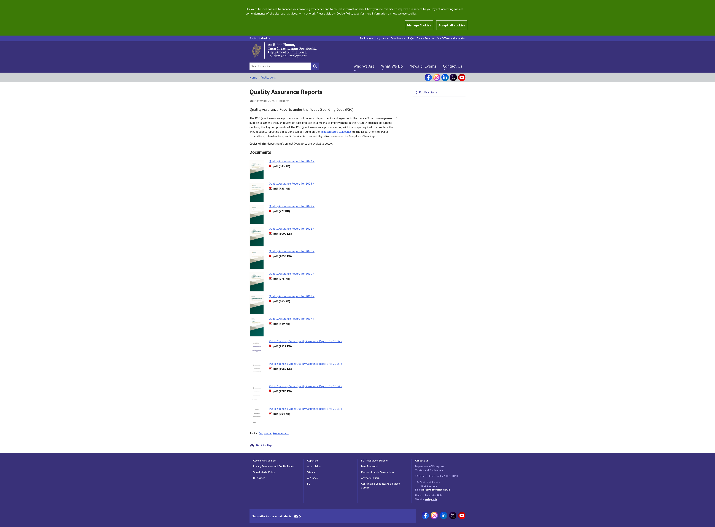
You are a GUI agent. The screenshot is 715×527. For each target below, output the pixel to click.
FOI (309, 483)
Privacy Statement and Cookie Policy (273, 466)
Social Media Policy (264, 472)
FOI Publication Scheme (374, 460)
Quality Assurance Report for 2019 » (291, 273)
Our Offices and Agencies (451, 38)
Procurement (281, 433)
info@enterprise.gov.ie (436, 489)
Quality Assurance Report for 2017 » (291, 318)
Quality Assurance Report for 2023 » (291, 183)
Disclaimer (259, 478)
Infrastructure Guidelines (336, 131)
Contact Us (452, 66)
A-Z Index (312, 478)
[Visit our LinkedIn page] (445, 77)
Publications (366, 38)
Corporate (265, 433)
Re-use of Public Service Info (377, 472)
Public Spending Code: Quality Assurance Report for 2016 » (305, 341)
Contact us (421, 460)
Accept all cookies (451, 25)
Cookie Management (264, 460)
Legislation (382, 38)
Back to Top (264, 445)
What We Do (392, 66)
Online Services (425, 38)
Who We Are (363, 66)
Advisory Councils (371, 478)
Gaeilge (265, 38)
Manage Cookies (419, 25)
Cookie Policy (345, 13)
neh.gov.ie (431, 499)
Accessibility (314, 466)
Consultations (398, 38)
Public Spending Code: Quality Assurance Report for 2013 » (305, 409)
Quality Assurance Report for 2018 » (291, 296)
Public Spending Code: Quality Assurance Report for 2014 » (305, 386)
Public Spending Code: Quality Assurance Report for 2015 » (305, 363)
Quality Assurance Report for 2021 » (291, 228)
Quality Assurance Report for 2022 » (291, 206)
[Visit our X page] (453, 77)
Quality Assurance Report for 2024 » (291, 161)
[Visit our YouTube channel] (461, 77)
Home (253, 77)
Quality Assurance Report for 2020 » (291, 251)
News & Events (422, 66)
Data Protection (369, 466)
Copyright (312, 460)
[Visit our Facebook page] (428, 77)
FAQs (411, 38)
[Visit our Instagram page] (436, 77)
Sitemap (311, 472)
